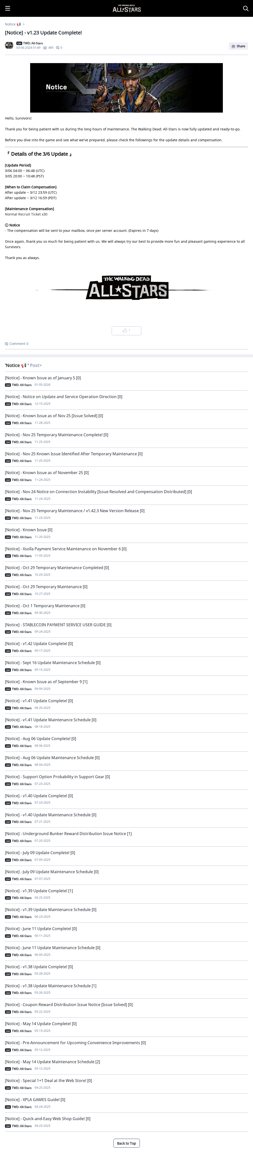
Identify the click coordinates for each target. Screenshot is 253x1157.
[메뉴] (7, 8)
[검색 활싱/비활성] (247, 8)
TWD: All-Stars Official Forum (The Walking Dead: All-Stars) (113, 2)
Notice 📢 (13, 24)
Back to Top (126, 1143)
